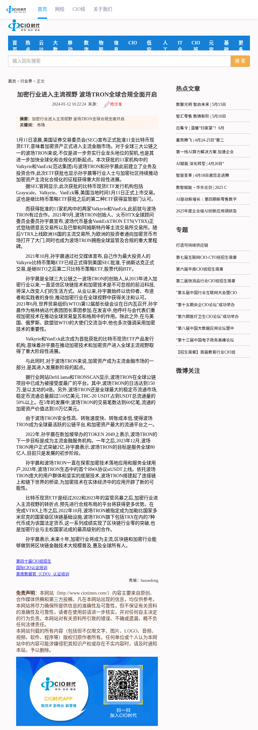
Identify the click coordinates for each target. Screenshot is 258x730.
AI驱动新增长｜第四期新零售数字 (206, 199)
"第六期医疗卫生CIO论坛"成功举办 (207, 317)
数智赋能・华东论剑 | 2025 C (201, 188)
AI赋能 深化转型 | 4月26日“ (200, 164)
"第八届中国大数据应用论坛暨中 (205, 328)
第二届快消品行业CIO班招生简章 (205, 281)
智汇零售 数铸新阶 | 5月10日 (201, 116)
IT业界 (26, 81)
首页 (42, 9)
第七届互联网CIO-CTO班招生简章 (206, 257)
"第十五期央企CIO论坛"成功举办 (205, 305)
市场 (41, 125)
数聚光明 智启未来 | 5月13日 (201, 105)
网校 (59, 9)
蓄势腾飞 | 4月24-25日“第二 (200, 140)
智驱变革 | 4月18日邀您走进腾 (202, 175)
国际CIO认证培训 (31, 568)
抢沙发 (116, 104)
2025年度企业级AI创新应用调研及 (206, 211)
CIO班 (79, 9)
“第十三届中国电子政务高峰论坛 (205, 340)
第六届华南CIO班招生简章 (199, 269)
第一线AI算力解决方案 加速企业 (205, 152)
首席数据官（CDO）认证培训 (42, 574)
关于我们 (102, 9)
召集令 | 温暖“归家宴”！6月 (200, 128)
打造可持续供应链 (192, 245)
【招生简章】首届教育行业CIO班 (205, 352)
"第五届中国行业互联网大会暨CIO (206, 293)
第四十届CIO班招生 (33, 561)
